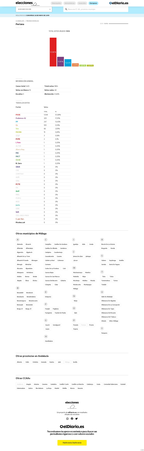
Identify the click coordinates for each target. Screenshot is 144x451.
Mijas (84, 276)
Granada (43, 362)
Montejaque (87, 284)
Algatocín (29, 252)
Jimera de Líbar (78, 256)
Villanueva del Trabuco (108, 317)
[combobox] (97, 9)
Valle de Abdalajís (107, 297)
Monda (92, 280)
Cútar (56, 284)
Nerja (75, 301)
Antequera (20, 272)
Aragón (28, 384)
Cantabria (53, 384)
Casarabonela (49, 256)
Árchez (35, 280)
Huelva (52, 362)
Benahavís (29, 293)
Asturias (36, 384)
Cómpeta (48, 284)
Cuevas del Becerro (51, 280)
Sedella (121, 260)
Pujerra (75, 329)
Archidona (30, 272)
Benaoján (20, 305)
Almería (19, 362)
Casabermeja (58, 252)
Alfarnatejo (29, 248)
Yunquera (104, 333)
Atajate (19, 280)
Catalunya (90, 384)
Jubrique (88, 256)
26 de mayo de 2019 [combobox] (24, 9)
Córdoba (35, 362)
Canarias (44, 384)
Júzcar (76, 260)
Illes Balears (39, 388)
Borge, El (20, 309)
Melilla (65, 388)
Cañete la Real (49, 260)
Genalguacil (56, 325)
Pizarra (91, 325)
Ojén (75, 313)
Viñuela (103, 321)
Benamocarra (33, 301)
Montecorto (77, 284)
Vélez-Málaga (113, 321)
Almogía (19, 264)
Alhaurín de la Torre (23, 256)
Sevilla (75, 362)
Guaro (47, 329)
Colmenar (60, 260)
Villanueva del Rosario (108, 313)
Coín (64, 268)
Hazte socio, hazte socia (72, 443)
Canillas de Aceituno (60, 244)
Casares (59, 256)
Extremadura (21, 388)
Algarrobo (20, 252)
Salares (103, 260)
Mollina (85, 280)
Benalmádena (31, 297)
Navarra (80, 388)
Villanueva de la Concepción (110, 305)
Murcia (72, 388)
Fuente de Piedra (60, 313)
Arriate (35, 276)
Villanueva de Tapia (107, 309)
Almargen (35, 260)
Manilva (87, 272)
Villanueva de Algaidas (108, 301)
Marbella (76, 276)
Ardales (19, 276)
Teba (103, 276)
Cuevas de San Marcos (52, 276)
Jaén (59, 362)
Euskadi (123, 384)
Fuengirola (48, 313)
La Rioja (48, 388)
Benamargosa (21, 301)
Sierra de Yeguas (114, 264)
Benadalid (20, 293)
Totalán (103, 284)
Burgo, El (28, 309)
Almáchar (28, 264)
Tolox (111, 276)
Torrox (115, 280)
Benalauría (20, 297)
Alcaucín (28, 244)
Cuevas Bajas (49, 272)
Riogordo (104, 248)
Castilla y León (64, 384)
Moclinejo (76, 280)
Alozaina (20, 268)
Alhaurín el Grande (22, 260)
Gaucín (47, 325)
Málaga (75, 288)
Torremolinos (105, 280)
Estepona (48, 297)
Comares (48, 264)
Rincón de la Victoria (108, 244)
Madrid (57, 388)
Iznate (91, 244)
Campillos (48, 244)
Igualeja (75, 244)
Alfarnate (20, 248)
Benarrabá (29, 305)
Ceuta (98, 384)
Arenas (27, 276)
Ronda (113, 248)
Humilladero (49, 341)
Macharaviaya (77, 272)
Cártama (63, 280)
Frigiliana (56, 309)
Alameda (20, 244)
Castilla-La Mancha (78, 384)
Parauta (75, 325)
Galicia (30, 388)
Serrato (103, 264)
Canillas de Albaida (51, 248)
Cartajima (48, 252)
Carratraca (63, 248)
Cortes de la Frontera (52, 268)
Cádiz (27, 362)
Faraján (47, 309)
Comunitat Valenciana (111, 384)
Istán (83, 244)
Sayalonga (112, 260)
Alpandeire (29, 268)
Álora (27, 280)
